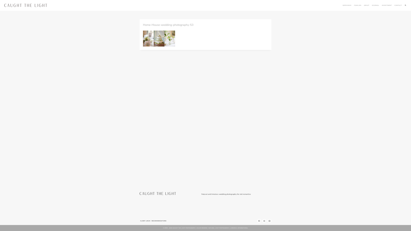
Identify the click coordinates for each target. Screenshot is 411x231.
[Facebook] (259, 221)
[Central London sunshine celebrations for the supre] (216, 208)
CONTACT (398, 5)
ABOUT (366, 5)
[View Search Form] (405, 5)
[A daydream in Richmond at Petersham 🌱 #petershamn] (150, 208)
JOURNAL (375, 5)
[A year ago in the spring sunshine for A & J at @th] (238, 208)
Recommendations (159, 221)
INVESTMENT (387, 5)
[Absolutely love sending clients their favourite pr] (194, 208)
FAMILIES (357, 5)
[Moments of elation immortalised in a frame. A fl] (260, 208)
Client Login (145, 221)
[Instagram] (269, 221)
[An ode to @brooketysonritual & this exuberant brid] (172, 208)
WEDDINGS (347, 5)
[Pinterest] (264, 221)
